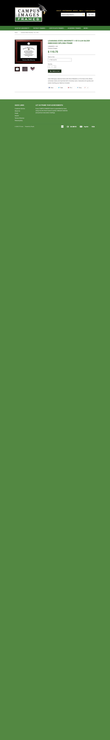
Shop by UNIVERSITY (22, 28)
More (86, 28)
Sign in (81, 10)
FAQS (16, 113)
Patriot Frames (39, 28)
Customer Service (20, 108)
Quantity (50, 64)
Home (16, 32)
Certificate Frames (56, 28)
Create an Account (90, 10)
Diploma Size (51, 57)
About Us (17, 111)
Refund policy (19, 120)
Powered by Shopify (29, 126)
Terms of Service (19, 118)
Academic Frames (74, 28)
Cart (92, 14)
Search (17, 116)
